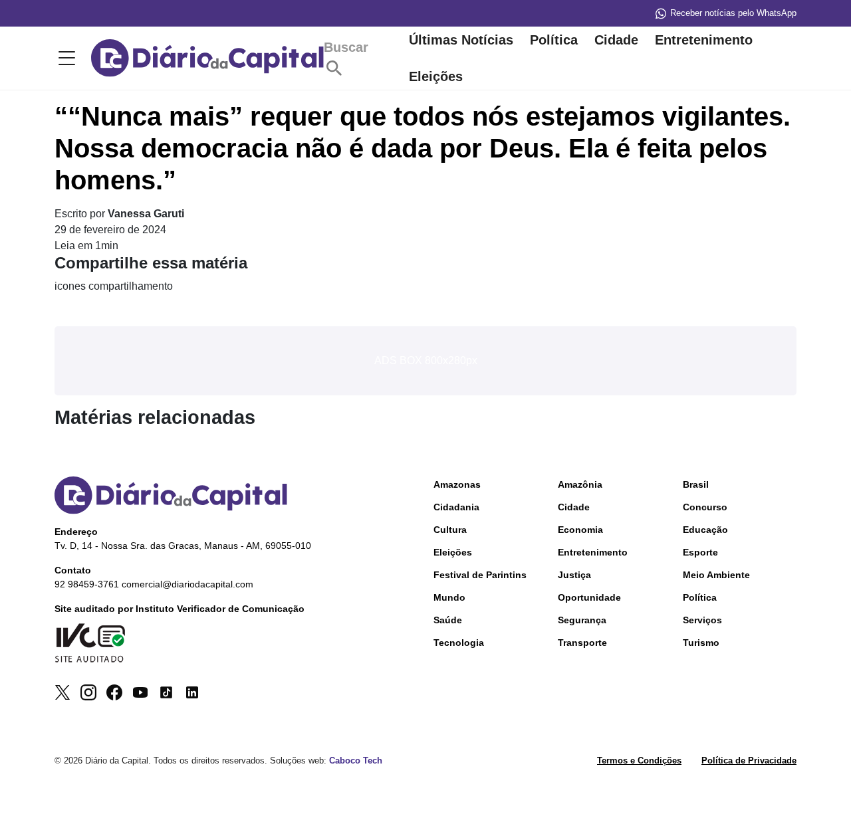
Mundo (449, 597)
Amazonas (457, 484)
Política (554, 40)
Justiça (574, 574)
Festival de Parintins (480, 574)
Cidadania (456, 507)
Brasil (696, 484)
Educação (705, 529)
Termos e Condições (639, 760)
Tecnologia (458, 642)
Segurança (582, 620)
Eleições (436, 76)
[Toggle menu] (64, 58)
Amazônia (580, 484)
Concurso (705, 507)
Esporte (700, 552)
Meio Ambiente (716, 574)
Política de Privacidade (748, 760)
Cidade (616, 40)
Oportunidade (589, 597)
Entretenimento (704, 40)
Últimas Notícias (461, 40)
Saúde (447, 620)
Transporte (582, 642)
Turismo (701, 642)
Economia (580, 529)
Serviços (702, 620)
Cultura (450, 529)
